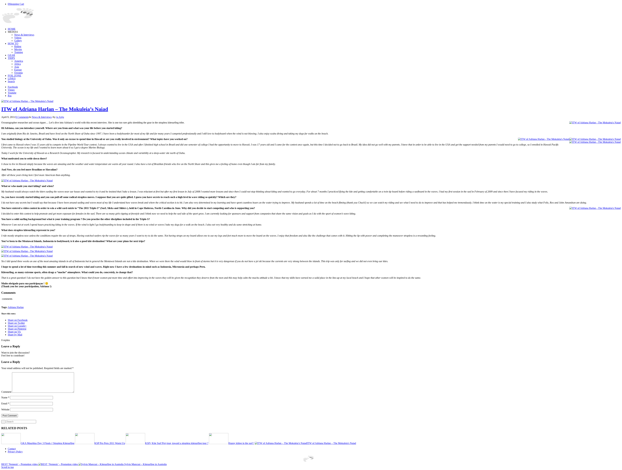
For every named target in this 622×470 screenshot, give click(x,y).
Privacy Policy (15, 451)
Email (5, 403)
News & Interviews (42, 117)
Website (5, 409)
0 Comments (22, 117)
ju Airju (60, 117)
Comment (6, 391)
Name (5, 397)
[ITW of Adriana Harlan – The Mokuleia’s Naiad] (27, 101)
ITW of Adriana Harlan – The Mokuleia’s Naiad (54, 109)
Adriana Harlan (16, 307)
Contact (12, 448)
